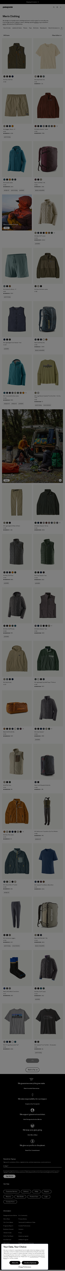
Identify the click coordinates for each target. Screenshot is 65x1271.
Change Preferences (24, 1267)
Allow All (15, 1263)
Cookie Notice (34, 1256)
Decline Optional (30, 1263)
